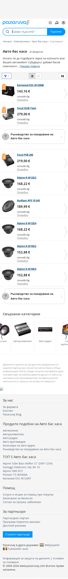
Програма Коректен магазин (21, 522)
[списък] (32, 76)
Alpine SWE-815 (13, 471)
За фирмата (10, 407)
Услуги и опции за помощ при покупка (28, 494)
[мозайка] (38, 76)
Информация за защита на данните (26, 558)
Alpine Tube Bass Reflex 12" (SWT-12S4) (27, 463)
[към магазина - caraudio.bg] (9, 90)
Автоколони (10, 430)
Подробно (22, 99)
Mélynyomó (52, 545)
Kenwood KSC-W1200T (17, 478)
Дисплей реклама (14, 525)
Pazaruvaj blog (12, 414)
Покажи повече (30, 66)
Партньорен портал (16, 518)
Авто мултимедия (14, 441)
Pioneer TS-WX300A (15, 474)
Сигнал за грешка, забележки (22, 502)
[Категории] (50, 23)
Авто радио (45, 341)
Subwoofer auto (18, 548)
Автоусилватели (22, 341)
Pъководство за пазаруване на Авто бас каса (32, 449)
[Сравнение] (57, 23)
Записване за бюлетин (18, 498)
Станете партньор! (17, 534)
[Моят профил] (63, 23)
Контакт (8, 410)
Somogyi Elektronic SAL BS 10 (21, 467)
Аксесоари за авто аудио (19, 445)
